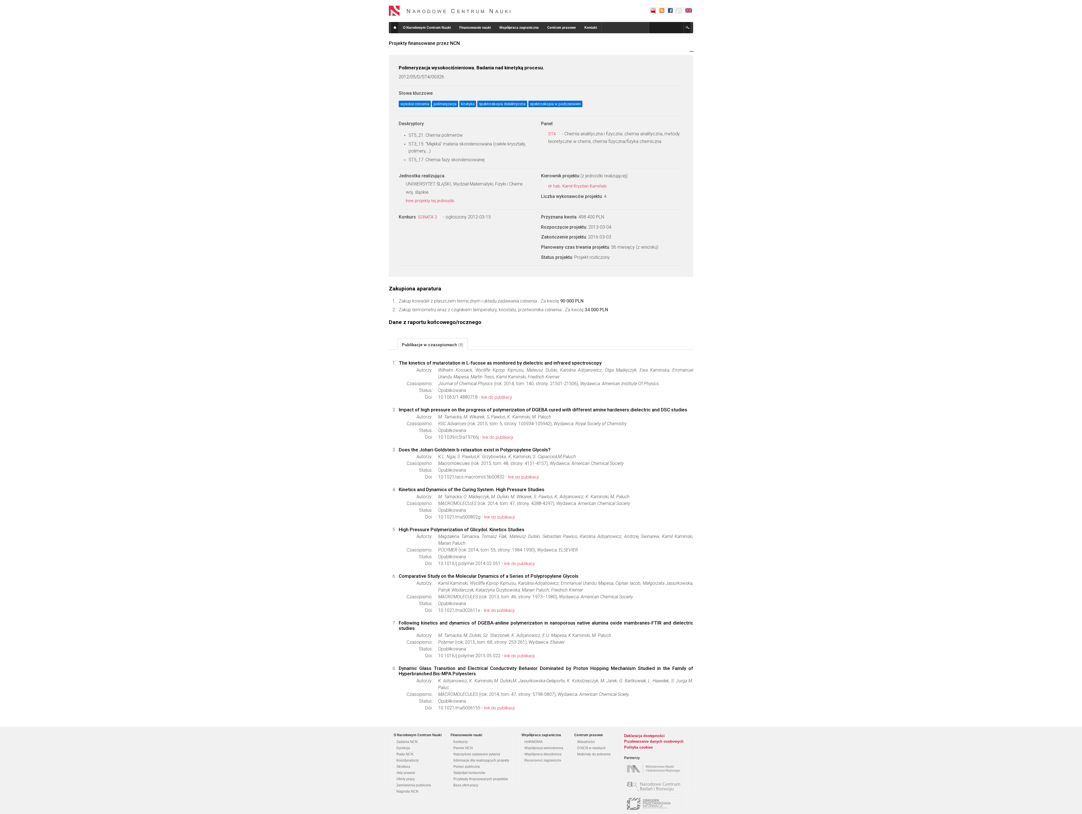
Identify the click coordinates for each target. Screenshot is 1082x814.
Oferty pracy (405, 779)
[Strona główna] (450, 11)
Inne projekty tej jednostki (430, 200)
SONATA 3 (428, 217)
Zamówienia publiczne (413, 785)
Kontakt (590, 28)
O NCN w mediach (591, 748)
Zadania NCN (407, 742)
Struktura (403, 766)
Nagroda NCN (407, 791)
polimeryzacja (445, 104)
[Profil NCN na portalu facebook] (670, 10)
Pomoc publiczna (466, 766)
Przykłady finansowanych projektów (480, 779)
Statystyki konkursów (469, 773)
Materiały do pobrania (594, 754)
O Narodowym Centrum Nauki (427, 28)
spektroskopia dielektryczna (502, 104)
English (688, 10)
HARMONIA (533, 742)
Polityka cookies (638, 747)
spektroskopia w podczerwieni (555, 104)
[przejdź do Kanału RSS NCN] (661, 10)
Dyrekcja (403, 748)
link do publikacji (496, 397)
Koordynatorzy (407, 760)
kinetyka (468, 104)
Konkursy (460, 742)
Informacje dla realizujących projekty (481, 760)
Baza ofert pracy (465, 785)
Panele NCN (463, 748)
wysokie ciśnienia (414, 104)
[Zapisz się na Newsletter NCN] (679, 10)
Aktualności (586, 742)
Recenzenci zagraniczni (542, 760)
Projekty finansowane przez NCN (424, 43)
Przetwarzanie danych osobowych (654, 741)
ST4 (552, 133)
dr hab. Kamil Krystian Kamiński (577, 186)
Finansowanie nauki (475, 28)
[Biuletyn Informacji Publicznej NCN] (653, 10)
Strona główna (395, 27)
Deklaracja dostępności (644, 736)
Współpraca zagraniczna (519, 28)
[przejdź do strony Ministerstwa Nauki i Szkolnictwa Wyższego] (654, 769)
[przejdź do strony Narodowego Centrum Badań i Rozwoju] (654, 786)
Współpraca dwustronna (543, 754)
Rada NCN (404, 754)
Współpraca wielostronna (543, 748)
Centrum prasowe (561, 28)
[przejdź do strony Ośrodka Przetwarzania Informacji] (654, 804)
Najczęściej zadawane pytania (476, 754)
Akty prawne (405, 773)
